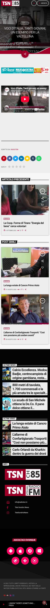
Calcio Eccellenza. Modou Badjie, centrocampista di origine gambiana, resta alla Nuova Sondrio (29, 376)
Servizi (25, 23)
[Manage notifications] (44, 603)
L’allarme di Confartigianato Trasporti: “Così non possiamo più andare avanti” (24, 334)
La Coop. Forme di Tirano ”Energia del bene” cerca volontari (24, 225)
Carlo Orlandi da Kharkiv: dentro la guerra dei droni (29, 452)
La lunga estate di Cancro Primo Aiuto (21, 285)
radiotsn (14, 150)
